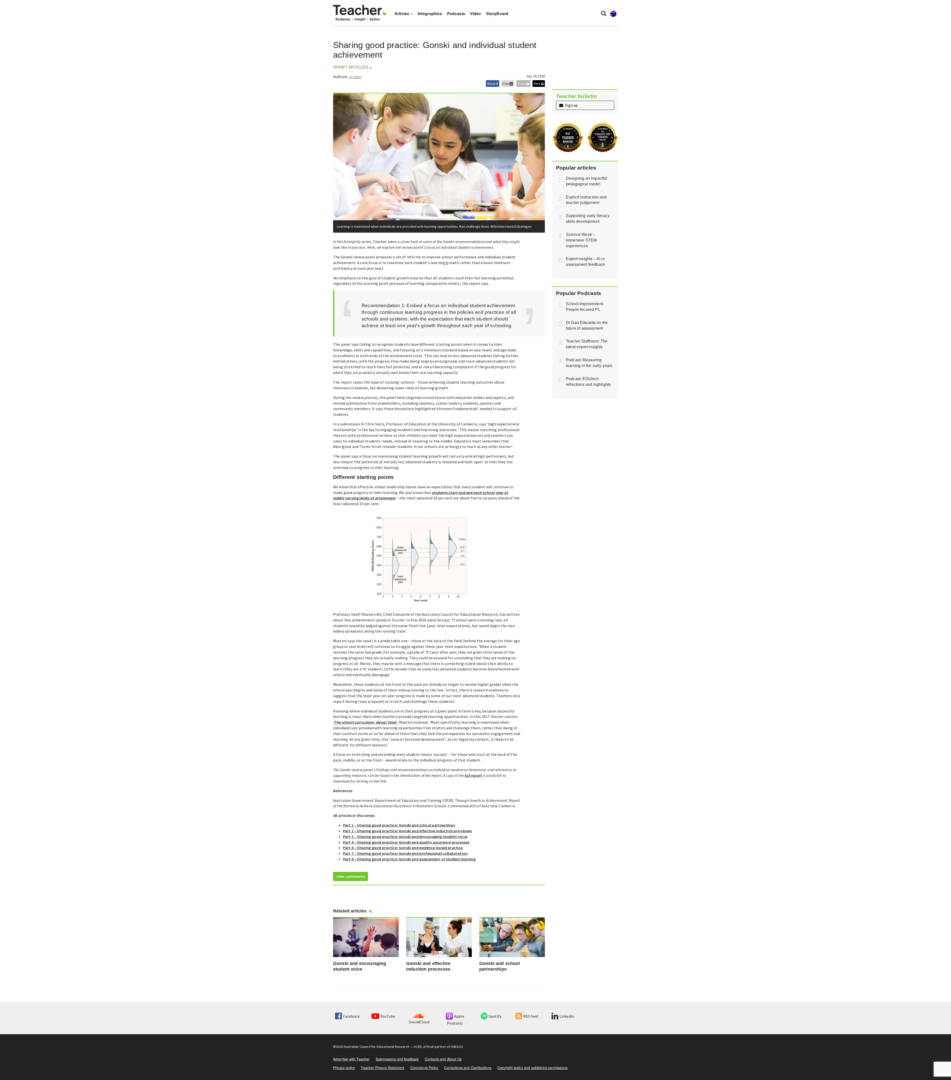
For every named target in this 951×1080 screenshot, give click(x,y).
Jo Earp (355, 76)
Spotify (495, 1016)
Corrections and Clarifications (467, 1067)
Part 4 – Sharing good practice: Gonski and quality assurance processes (406, 842)
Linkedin (566, 1016)
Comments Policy (424, 1067)
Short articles (350, 67)
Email (522, 83)
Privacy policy (344, 1067)
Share (491, 83)
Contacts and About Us (443, 1058)
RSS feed (530, 1016)
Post (505, 83)
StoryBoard (497, 13)
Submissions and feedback (397, 1058)
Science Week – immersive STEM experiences (581, 240)
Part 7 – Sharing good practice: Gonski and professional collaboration (405, 853)
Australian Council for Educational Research (376, 1046)
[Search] (604, 13)
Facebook (351, 1016)
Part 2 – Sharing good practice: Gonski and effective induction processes (407, 830)
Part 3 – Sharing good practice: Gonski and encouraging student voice (405, 836)
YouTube (388, 1016)
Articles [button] (402, 13)
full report (473, 775)
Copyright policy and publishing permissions (532, 1067)
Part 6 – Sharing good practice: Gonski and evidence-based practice (403, 847)
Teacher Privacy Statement (382, 1067)
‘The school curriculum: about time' (365, 722)
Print (537, 83)
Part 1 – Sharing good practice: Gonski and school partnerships (399, 825)
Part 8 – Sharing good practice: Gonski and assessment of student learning (409, 859)
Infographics (430, 13)
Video (475, 13)
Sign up (571, 105)
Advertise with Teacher (351, 1058)
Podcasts (456, 13)
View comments (350, 876)
